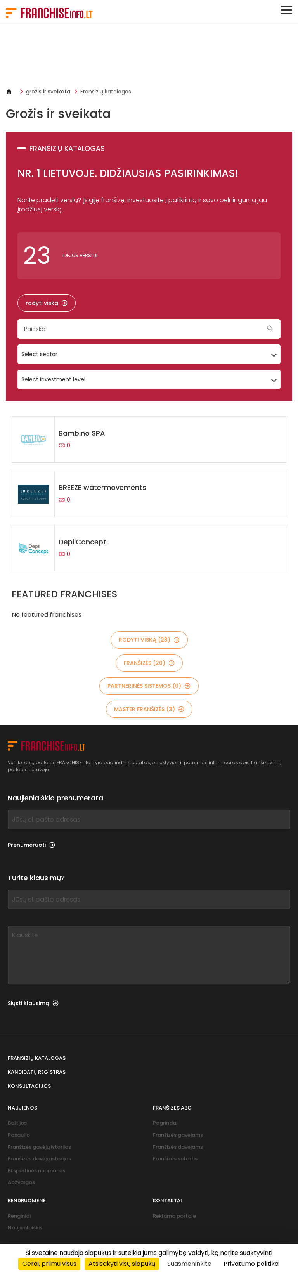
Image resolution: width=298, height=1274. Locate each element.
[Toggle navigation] (286, 10)
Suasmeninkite (189, 1263)
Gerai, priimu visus (49, 1263)
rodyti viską (42, 303)
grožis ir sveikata (48, 91)
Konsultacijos (29, 1086)
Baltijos (17, 1123)
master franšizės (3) (144, 709)
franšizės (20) (144, 663)
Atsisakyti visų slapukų (121, 1263)
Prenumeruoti (27, 845)
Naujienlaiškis (25, 1227)
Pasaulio (19, 1135)
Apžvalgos (21, 1182)
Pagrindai (165, 1123)
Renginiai (19, 1216)
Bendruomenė (27, 1200)
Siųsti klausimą (28, 1003)
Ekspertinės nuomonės (36, 1170)
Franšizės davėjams (178, 1147)
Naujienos (22, 1107)
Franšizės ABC (172, 1107)
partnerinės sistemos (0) (144, 686)
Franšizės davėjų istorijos (39, 1158)
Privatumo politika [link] (251, 1263)
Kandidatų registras (37, 1072)
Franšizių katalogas (105, 91)
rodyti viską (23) (144, 640)
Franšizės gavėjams (178, 1135)
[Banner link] (149, 56)
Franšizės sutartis (175, 1158)
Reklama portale (174, 1216)
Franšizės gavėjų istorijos (39, 1147)
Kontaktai (167, 1200)
